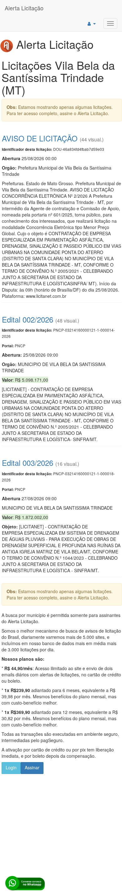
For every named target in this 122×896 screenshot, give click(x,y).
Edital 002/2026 (27, 319)
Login (11, 767)
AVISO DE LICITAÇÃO (40, 138)
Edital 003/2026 (27, 462)
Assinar (32, 767)
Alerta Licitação (24, 8)
